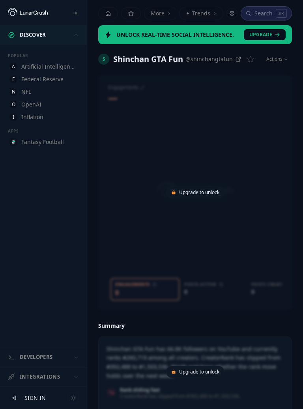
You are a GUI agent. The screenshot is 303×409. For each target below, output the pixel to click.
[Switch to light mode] (73, 397)
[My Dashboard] (131, 13)
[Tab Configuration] (232, 13)
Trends (198, 13)
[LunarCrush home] (28, 12)
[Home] (108, 13)
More (158, 13)
